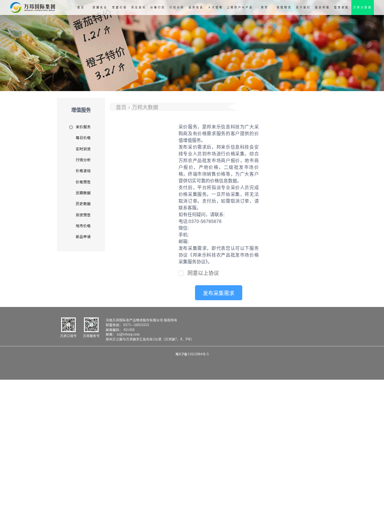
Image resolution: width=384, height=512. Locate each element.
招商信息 (196, 7)
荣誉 (264, 7)
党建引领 (119, 7)
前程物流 (284, 7)
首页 (81, 7)
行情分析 (177, 7)
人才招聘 (215, 7)
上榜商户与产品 (240, 7)
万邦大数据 (362, 7)
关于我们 (303, 7)
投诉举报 (322, 7)
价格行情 (157, 7)
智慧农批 (341, 7)
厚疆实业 (100, 7)
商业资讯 (138, 7)
